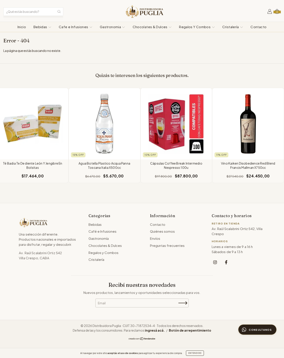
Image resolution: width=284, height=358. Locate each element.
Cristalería (231, 27)
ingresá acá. (155, 330)
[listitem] (215, 262)
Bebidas (41, 27)
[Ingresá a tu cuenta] (269, 12)
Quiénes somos (162, 231)
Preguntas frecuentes (167, 245)
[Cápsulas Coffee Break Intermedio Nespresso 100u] (176, 123)
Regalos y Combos (103, 252)
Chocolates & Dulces (150, 27)
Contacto (258, 27)
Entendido (194, 353)
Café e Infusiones (102, 231)
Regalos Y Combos (195, 27)
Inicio (22, 27)
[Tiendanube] (142, 339)
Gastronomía (99, 238)
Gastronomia (111, 27)
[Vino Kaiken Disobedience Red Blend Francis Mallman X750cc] (248, 123)
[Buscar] (59, 11)
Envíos (155, 238)
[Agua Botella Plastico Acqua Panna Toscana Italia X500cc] (104, 123)
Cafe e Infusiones (74, 27)
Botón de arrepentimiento (190, 330)
